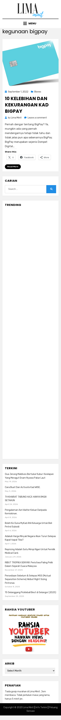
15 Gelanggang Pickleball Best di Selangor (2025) (30, 592)
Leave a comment (37, 117)
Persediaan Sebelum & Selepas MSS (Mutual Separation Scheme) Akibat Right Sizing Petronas (28, 579)
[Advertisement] (30, 333)
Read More (12, 166)
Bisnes (37, 91)
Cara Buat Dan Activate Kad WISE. (22, 487)
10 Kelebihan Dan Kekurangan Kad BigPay (27, 104)
